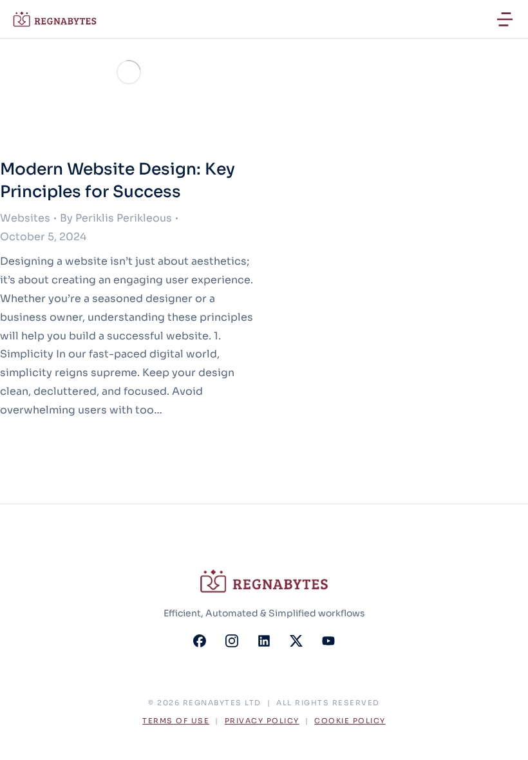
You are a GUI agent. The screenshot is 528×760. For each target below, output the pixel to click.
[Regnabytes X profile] (296, 640)
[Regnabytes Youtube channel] (328, 640)
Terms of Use (175, 720)
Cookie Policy (350, 720)
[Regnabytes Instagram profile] (231, 640)
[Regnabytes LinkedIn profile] (264, 640)
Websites (25, 218)
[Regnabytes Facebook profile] (199, 640)
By (116, 218)
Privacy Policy (262, 720)
